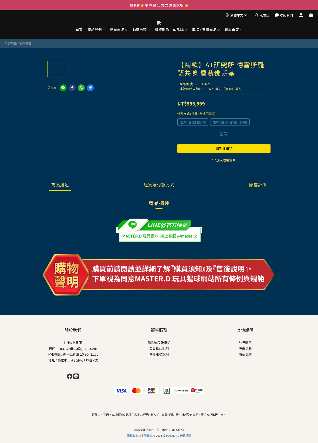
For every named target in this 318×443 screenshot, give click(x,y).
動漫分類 (139, 29)
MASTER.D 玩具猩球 (178, 435)
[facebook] (72, 87)
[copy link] (90, 87)
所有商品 (117, 29)
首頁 (79, 29)
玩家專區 (232, 29)
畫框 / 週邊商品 (204, 29)
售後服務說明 (159, 354)
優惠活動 (245, 348)
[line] (63, 87)
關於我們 (95, 29)
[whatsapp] (81, 87)
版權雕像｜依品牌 (169, 29)
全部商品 (11, 43)
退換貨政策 (134, 435)
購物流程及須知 (159, 342)
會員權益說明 (159, 348)
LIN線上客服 (73, 342)
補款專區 (25, 43)
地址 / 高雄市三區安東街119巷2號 (73, 360)
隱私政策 (150, 435)
